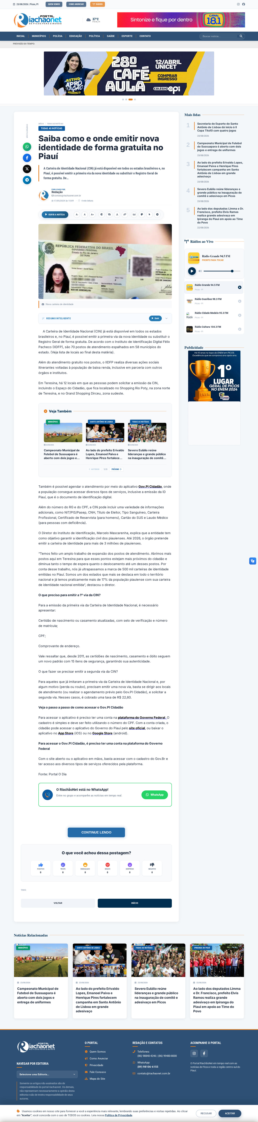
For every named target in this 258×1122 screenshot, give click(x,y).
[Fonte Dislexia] (117, 214)
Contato (145, 36)
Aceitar (230, 1113)
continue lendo (96, 832)
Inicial (20, 36)
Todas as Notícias (55, 124)
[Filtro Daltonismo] (142, 214)
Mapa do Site (97, 1078)
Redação (57, 192)
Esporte (127, 36)
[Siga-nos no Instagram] (238, 4)
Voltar (58, 903)
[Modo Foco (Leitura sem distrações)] (134, 214)
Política (94, 36)
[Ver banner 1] (124, 99)
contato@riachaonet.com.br (67, 195)
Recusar (206, 1113)
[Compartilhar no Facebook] (27, 157)
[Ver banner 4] (135, 99)
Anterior (95, 469)
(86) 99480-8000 (167, 1055)
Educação (75, 36)
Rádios (99, 4)
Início (41, 124)
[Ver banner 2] (129, 99)
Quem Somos (54, 4)
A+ (92, 214)
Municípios (39, 36)
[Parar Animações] (157, 214)
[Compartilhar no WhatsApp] (27, 146)
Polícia (57, 36)
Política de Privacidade (118, 1115)
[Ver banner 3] (132, 99)
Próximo (115, 469)
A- (77, 214)
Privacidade (96, 1065)
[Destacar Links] (125, 214)
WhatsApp (157, 794)
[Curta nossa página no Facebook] (243, 4)
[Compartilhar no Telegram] (27, 180)
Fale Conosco (98, 1072)
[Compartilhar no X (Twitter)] (27, 169)
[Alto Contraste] (101, 214)
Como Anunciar (76, 4)
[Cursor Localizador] (149, 214)
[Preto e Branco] (109, 214)
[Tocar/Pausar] (192, 271)
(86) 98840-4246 (146, 1055)
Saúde (111, 36)
